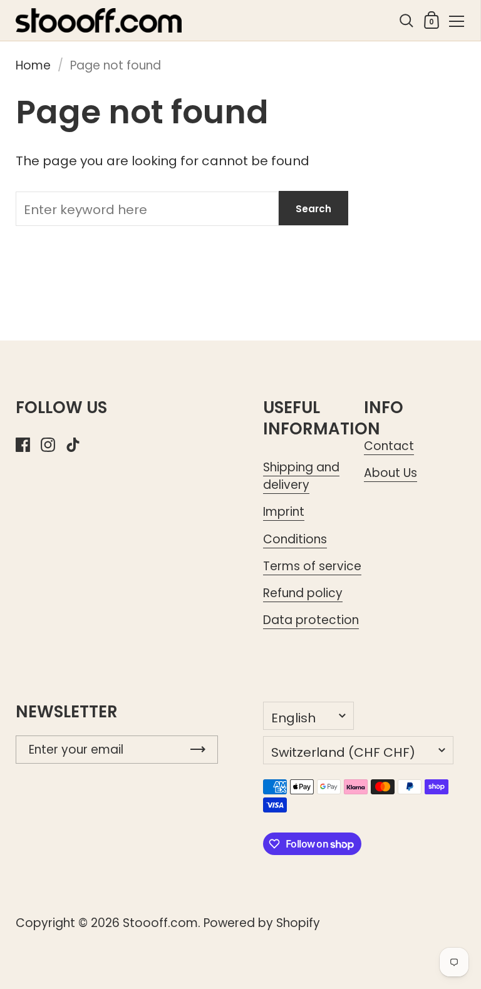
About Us (390, 472)
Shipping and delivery (301, 476)
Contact (389, 446)
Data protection (311, 620)
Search (313, 208)
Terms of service (312, 566)
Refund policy (303, 593)
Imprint (283, 511)
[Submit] (197, 749)
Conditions (295, 539)
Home (33, 65)
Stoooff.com (160, 923)
